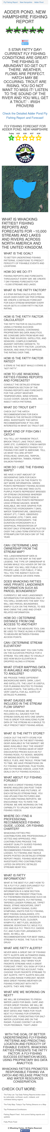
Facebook (25, 1131)
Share (26, 41)
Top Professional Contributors (15, 1109)
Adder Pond (38, 2)
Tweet (26, 44)
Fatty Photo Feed (10, 1122)
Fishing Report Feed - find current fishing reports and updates (24, 1115)
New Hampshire (26, 2)
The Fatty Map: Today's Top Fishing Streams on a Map (25, 1104)
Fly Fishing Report (11, 2)
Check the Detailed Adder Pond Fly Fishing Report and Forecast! (25, 115)
